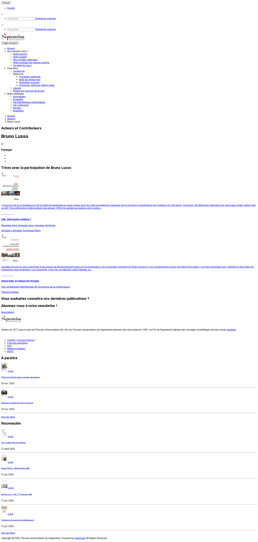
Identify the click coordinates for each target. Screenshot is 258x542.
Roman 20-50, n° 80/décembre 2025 (15, 468)
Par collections (21, 105)
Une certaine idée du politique (13, 443)
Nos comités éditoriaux (25, 59)
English (11, 8)
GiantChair (80, 538)
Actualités (18, 110)
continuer (231, 329)
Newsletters (7, 312)
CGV (9, 345)
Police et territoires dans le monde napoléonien (20, 377)
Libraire (17, 88)
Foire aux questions (17, 343)
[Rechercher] (2, 14)
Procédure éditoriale (29, 76)
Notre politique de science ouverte (31, 62)
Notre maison (20, 54)
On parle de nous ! (22, 65)
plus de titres (8, 417)
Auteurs (11, 118)
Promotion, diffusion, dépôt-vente (36, 85)
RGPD (10, 351)
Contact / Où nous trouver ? (21, 340)
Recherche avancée (45, 18)
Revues (17, 108)
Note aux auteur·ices (29, 79)
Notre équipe (20, 57)
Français (6, 3)
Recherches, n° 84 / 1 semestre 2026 (16, 494)
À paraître (18, 99)
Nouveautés (19, 96)
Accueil (11, 48)
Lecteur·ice (19, 71)
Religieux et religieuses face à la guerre (17, 403)
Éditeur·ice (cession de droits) (28, 91)
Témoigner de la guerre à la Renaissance (17, 520)
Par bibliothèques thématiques (29, 102)
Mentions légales (16, 348)
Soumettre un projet (29, 82)
